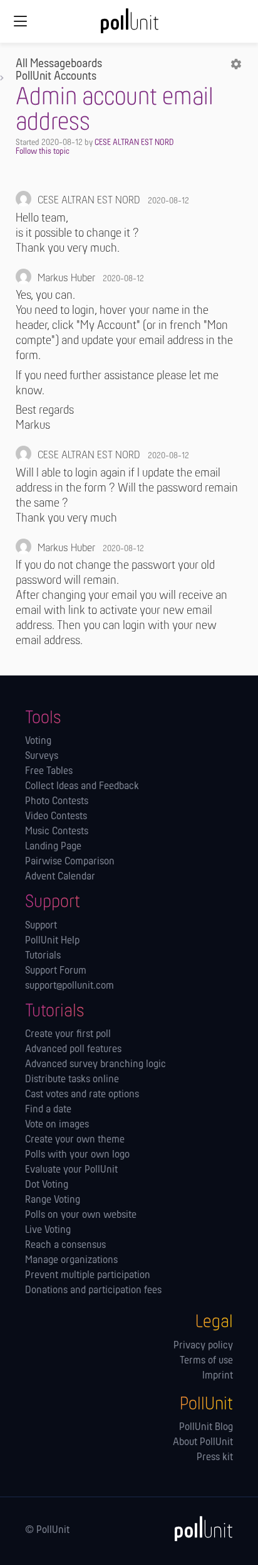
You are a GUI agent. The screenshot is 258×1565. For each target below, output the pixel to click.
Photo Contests (56, 801)
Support (41, 926)
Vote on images (57, 1125)
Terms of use (206, 1361)
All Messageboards (59, 64)
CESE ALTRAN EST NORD (134, 143)
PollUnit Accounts (56, 76)
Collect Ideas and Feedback (82, 786)
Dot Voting (46, 1185)
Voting (38, 741)
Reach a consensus (65, 1245)
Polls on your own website (81, 1215)
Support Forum (55, 971)
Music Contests (56, 831)
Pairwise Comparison (70, 862)
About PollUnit (203, 1442)
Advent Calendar (60, 877)
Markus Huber (66, 278)
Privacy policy (203, 1346)
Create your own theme (75, 1140)
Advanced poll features (73, 1049)
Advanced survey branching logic (95, 1064)
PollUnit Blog (206, 1427)
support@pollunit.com (69, 986)
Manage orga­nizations (71, 1260)
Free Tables (49, 771)
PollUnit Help (52, 941)
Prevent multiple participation (87, 1275)
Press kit (215, 1457)
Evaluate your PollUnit (71, 1170)
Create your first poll (68, 1034)
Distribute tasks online (72, 1079)
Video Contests (56, 816)
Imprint (217, 1376)
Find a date (48, 1110)
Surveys (41, 756)
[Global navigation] (20, 21)
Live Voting (48, 1230)
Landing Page (53, 846)
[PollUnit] (198, 1529)
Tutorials (43, 956)
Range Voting (52, 1200)
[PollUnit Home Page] (129, 25)
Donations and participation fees (93, 1290)
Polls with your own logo (77, 1155)
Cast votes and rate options (82, 1094)
